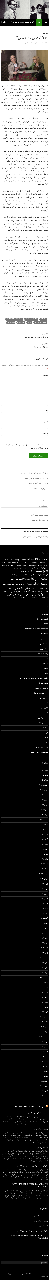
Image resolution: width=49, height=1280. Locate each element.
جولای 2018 (44, 1086)
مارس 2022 (44, 943)
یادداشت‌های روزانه (42, 748)
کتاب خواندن (36, 597)
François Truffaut (37, 563)
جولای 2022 (44, 924)
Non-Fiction (15, 565)
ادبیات (34, 568)
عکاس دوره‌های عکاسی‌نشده (41, 591)
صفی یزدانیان (33, 588)
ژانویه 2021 (44, 1012)
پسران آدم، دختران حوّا (41, 345)
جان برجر (26, 571)
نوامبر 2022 (44, 914)
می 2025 (45, 795)
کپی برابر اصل (16, 597)
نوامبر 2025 (44, 775)
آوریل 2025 (44, 800)
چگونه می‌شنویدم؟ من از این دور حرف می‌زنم (24, 594)
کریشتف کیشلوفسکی (26, 598)
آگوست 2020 (43, 1037)
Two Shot (44, 634)
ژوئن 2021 (44, 988)
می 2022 (45, 933)
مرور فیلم (45, 33)
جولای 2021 (44, 983)
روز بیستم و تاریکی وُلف (40, 1129)
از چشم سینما (43, 639)
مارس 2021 (44, 1002)
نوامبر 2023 (44, 859)
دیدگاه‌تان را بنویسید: (28, 43)
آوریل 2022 (44, 938)
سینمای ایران (40, 584)
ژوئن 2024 (44, 830)
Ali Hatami (23, 560)
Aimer (43, 319)
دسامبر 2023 (44, 854)
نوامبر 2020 (44, 1022)
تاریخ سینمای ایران (39, 571)
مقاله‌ (46, 738)
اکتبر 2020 (44, 1027)
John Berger (44, 565)
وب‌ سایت (44, 434)
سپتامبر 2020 (44, 1032)
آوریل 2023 (44, 894)
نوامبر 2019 (44, 1067)
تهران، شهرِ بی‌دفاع (42, 1148)
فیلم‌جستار (17, 592)
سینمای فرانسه (11, 322)
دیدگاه (45, 375)
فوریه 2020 (44, 1052)
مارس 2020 (44, 1047)
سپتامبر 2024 (44, 815)
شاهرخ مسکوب (44, 588)
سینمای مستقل (14, 584)
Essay (46, 563)
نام (46, 410)
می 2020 (45, 1042)
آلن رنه (29, 322)
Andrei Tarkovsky (12, 560)
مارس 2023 (44, 899)
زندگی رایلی (21, 322)
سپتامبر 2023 (44, 869)
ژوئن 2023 (44, 884)
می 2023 (45, 889)
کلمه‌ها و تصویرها (42, 718)
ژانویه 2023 (44, 909)
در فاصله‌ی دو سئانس (41, 688)
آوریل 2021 (44, 998)
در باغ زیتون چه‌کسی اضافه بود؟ (34, 575)
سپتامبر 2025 (44, 780)
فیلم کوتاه (22, 591)
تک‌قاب (45, 674)
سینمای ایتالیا (14, 579)
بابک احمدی (29, 568)
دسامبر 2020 (44, 1017)
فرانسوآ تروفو (29, 592)
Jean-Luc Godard (9, 563)
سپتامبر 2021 (44, 973)
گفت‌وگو (45, 728)
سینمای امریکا (39, 579)
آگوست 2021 (43, 978)
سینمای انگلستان (24, 579)
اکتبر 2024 (44, 810)
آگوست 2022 (43, 919)
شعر (39, 588)
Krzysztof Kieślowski (32, 565)
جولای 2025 (44, 790)
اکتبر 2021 (44, 968)
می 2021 (45, 993)
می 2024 (45, 835)
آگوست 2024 (43, 820)
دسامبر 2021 (44, 958)
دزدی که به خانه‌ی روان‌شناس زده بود (36, 335)
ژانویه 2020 (44, 1057)
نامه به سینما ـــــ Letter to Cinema (17, 22)
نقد (47, 743)
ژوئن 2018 (44, 1091)
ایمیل (45, 422)
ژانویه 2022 (44, 953)
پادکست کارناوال (42, 654)
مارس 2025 (44, 805)
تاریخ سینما (16, 568)
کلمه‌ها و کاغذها (43, 723)
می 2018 (45, 1096)
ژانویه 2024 (44, 850)
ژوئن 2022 (44, 928)
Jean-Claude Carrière (23, 563)
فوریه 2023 (44, 904)
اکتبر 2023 (44, 864)
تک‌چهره (45, 669)
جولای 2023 (44, 879)
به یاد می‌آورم (44, 649)
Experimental (42, 619)
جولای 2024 (44, 825)
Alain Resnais (31, 319)
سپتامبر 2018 (44, 1077)
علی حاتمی (11, 588)
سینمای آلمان (16, 575)
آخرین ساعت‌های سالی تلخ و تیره (37, 1113)
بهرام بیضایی (23, 568)
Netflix (22, 565)
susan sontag (6, 565)
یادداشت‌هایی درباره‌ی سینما (39, 753)
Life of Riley (40, 322)
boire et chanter (14, 319)
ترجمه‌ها (45, 664)
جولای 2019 (44, 1072)
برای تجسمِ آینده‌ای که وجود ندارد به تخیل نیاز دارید (32, 1166)
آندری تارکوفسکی (42, 568)
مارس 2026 (44, 771)
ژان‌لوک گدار (44, 598)
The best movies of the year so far (34, 629)
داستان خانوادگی (43, 683)
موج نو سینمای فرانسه (8, 591)
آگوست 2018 (43, 1081)
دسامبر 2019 (44, 1062)
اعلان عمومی (44, 644)
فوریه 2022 (44, 948)
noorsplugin (44, 1274)
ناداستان (46, 595)
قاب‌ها (46, 713)
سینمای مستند (6, 584)
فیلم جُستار (44, 708)
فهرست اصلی (45, 22)
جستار (22, 571)
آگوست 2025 (43, 785)
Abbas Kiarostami (37, 560)
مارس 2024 (44, 845)
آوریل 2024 (44, 840)
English (45, 614)
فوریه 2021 (44, 1007)
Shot (46, 624)
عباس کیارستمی (22, 588)
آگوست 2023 (43, 874)
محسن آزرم (37, 43)
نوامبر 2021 (44, 963)
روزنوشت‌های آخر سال (41, 693)
